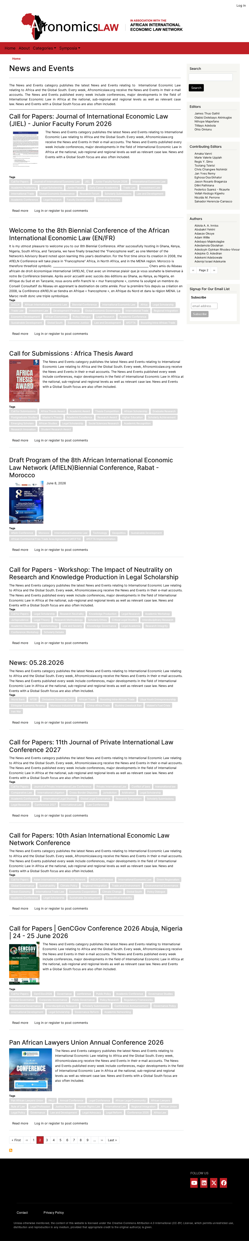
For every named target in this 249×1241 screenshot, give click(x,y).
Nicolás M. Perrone (207, 197)
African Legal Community (130, 1100)
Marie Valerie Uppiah (208, 157)
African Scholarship (135, 411)
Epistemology (49, 625)
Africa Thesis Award (53, 411)
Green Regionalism (168, 879)
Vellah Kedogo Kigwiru (209, 193)
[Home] (106, 26)
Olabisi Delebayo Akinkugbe (213, 117)
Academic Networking (117, 1011)
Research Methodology (69, 619)
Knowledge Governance (101, 625)
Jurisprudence (20, 619)
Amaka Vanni (203, 153)
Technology (100, 532)
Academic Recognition (137, 423)
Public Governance (83, 999)
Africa (143, 304)
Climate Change (112, 891)
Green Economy (21, 891)
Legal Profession (40, 1106)
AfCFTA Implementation (101, 538)
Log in (241, 5)
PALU (51, 1100)
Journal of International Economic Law (57, 181)
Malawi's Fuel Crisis (158, 705)
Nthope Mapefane (207, 121)
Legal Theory (42, 619)
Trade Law (129, 187)
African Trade (87, 699)
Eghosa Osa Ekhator (208, 177)
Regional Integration (166, 310)
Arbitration (128, 792)
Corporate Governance (53, 999)
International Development (27, 1011)
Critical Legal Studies (124, 619)
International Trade (22, 193)
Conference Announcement (131, 1005)
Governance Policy (164, 1005)
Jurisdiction (110, 792)
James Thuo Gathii (207, 113)
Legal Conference (99, 1100)
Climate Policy (68, 885)
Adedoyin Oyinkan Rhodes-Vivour (217, 249)
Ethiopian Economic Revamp (28, 705)
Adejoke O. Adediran (208, 253)
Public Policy (103, 993)
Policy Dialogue (82, 316)
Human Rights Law (89, 1106)
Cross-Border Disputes (83, 792)
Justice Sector (64, 1106)
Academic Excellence (79, 417)
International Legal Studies (59, 798)
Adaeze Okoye (204, 233)
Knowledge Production (103, 613)
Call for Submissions (23, 411)
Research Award (107, 417)
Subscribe (198, 297)
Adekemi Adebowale (208, 257)
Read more (20, 211)
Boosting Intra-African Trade (158, 322)
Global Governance (22, 885)
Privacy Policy (54, 1212)
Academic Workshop (157, 613)
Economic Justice (78, 322)
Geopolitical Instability (119, 897)
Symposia (68, 48)
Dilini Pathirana (204, 185)
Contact (22, 1212)
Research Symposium (129, 798)
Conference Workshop (25, 632)
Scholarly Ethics (97, 619)
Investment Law (150, 187)
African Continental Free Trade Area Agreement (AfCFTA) (46, 538)
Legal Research (52, 199)
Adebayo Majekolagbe (209, 241)
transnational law (165, 786)
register (54, 211)
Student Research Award (56, 429)
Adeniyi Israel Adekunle (210, 261)
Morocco (44, 532)
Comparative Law (21, 792)
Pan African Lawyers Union (27, 1100)
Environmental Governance (161, 885)
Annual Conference (71, 1100)
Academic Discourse (23, 625)
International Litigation (50, 792)
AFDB (33, 699)
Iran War (16, 711)
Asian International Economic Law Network (59, 879)
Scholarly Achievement (162, 417)
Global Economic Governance (57, 193)
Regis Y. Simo (204, 161)
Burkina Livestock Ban (128, 705)
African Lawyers (160, 1100)
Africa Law (160, 1112)
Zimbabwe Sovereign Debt (58, 699)
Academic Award (80, 411)
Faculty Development (79, 199)
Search (196, 88)
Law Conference (97, 804)
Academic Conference (24, 199)
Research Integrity (157, 625)
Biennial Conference (84, 304)
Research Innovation (23, 429)
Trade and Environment (126, 885)
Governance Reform (87, 1011)
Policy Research (109, 999)
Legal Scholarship (51, 187)
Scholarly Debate (54, 632)
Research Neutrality (72, 613)
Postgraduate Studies (24, 417)
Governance (64, 993)
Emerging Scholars (109, 199)
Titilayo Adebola (205, 125)
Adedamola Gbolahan (209, 245)
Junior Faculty (75, 187)
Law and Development (150, 193)
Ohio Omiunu (203, 129)
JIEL (87, 181)
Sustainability (47, 885)
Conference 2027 (45, 804)
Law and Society (72, 625)
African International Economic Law (46, 304)
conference (84, 993)
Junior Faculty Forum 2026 (111, 181)
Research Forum (89, 193)
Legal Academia (130, 625)
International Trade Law (50, 891)
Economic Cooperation (83, 891)
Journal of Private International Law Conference (62, 786)
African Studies (48, 423)
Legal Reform (114, 1112)
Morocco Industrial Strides (66, 705)
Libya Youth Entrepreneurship (158, 699)
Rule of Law (18, 1106)
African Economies (56, 316)
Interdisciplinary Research (157, 619)
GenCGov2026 (43, 993)
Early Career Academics (103, 187)
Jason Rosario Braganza (211, 181)
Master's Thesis (52, 417)
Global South (55, 322)
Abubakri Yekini (205, 229)
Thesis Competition (107, 411)
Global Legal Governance (95, 798)
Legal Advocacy (91, 1112)
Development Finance (66, 310)
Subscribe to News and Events (10, 1150)
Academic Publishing (23, 187)
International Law (71, 804)
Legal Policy (18, 1112)
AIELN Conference (101, 879)
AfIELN (15, 304)
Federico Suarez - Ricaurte (212, 189)
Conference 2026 (138, 1112)
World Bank (18, 699)
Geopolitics (119, 532)
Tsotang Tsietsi (205, 165)
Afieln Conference (22, 532)
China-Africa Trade (98, 705)
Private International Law (111, 786)
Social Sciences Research (104, 423)
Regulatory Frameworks (138, 999)
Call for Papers (20, 181)
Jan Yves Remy (205, 173)
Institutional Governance (26, 1005)
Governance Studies (160, 993)
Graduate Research (164, 411)
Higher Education (132, 417)
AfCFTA (131, 322)
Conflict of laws (141, 786)
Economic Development (25, 316)
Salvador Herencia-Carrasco (213, 201)
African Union (169, 1106)
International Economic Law (149, 181)
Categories (43, 48)
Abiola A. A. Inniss (206, 225)
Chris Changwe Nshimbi (211, 169)
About (24, 48)
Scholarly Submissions (118, 193)
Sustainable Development (26, 322)
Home (10, 48)
